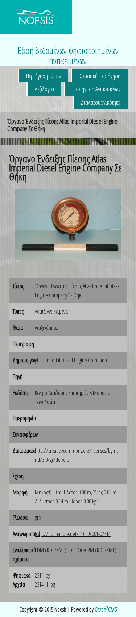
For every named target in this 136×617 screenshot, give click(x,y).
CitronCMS (106, 609)
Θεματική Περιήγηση (99, 76)
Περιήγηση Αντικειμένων (96, 89)
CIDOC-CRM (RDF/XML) (93, 550)
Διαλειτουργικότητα (100, 102)
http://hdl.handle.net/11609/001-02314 (73, 534)
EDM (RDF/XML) (50, 550)
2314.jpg (42, 575)
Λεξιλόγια (44, 89)
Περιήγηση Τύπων (43, 76)
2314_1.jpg (45, 584)
